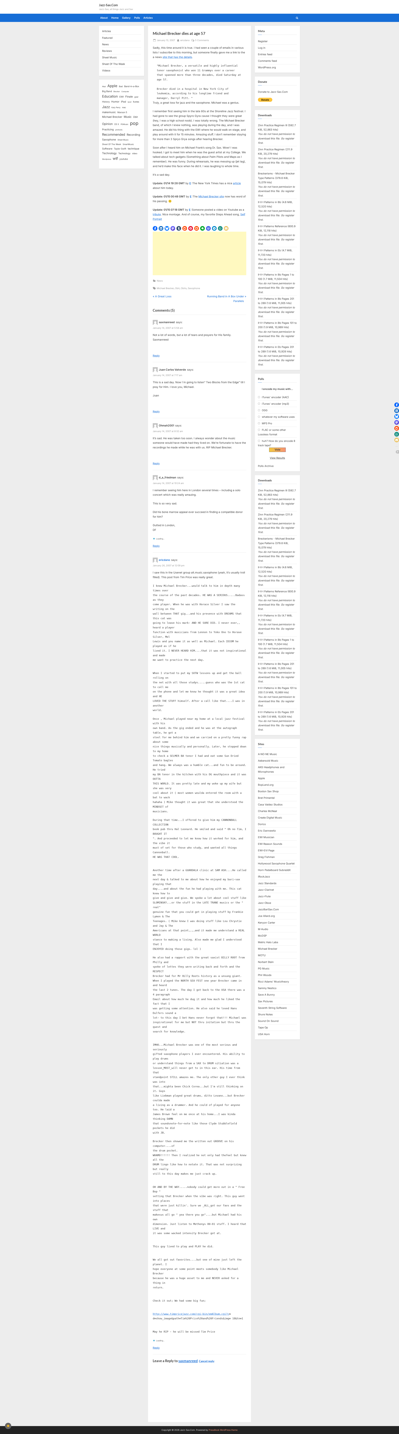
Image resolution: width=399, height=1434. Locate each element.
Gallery (126, 17)
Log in (261, 47)
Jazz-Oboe (264, 902)
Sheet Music (109, 57)
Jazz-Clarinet (266, 889)
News (160, 280)
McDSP (262, 935)
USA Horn (264, 1034)
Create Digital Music (270, 817)
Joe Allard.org (266, 915)
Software (107, 148)
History (106, 101)
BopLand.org (266, 784)
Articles (148, 17)
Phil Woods (265, 975)
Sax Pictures (265, 1001)
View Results (277, 457)
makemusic (109, 112)
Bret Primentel (266, 797)
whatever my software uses (278, 416)
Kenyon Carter (266, 922)
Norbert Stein (266, 962)
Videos (106, 70)
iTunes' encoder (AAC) (275, 397)
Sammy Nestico (267, 988)
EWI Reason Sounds (270, 843)
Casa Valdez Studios (270, 804)
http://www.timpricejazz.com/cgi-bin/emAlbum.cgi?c (191, 1313)
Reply (156, 355)
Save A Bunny (266, 994)
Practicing (108, 129)
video (134, 153)
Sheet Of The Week (113, 64)
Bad (121, 86)
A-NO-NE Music (267, 754)
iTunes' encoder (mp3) (275, 403)
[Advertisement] (199, 253)
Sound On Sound (268, 1020)
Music (128, 116)
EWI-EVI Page (266, 850)
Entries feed (265, 54)
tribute (157, 214)
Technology (109, 153)
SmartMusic (128, 144)
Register (263, 41)
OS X (116, 124)
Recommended (113, 134)
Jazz (106, 107)
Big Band (107, 91)
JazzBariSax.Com (268, 909)
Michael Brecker (165, 288)
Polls (137, 17)
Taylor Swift (120, 148)
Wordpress (106, 159)
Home (115, 17)
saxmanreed (188, 1361)
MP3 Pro (267, 423)
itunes (136, 101)
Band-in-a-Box (131, 86)
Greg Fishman (266, 857)
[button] (155, 228)
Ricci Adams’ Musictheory (273, 981)
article (237, 183)
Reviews (107, 50)
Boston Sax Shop (268, 791)
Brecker (116, 91)
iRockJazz (264, 876)
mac (124, 107)
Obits (184, 288)
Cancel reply (206, 1361)
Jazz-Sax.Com (108, 5)
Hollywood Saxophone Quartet (276, 863)
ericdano (185, 40)
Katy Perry (115, 107)
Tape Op (263, 1027)
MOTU (262, 955)
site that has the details (177, 57)
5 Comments (202, 40)
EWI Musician (266, 837)
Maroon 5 (122, 112)
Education (110, 96)
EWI (121, 96)
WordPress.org (267, 67)
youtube (123, 159)
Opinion (107, 124)
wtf (115, 158)
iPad (123, 101)
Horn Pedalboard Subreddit (274, 870)
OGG (264, 410)
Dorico (262, 824)
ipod (129, 102)
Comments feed (267, 60)
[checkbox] (8, 1426)
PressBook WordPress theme (223, 1430)
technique (133, 148)
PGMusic (124, 124)
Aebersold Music (268, 760)
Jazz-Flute (264, 896)
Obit (177, 288)
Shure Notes (265, 1014)
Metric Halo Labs (268, 942)
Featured (107, 37)
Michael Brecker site (211, 196)
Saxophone (194, 288)
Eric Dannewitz (267, 830)
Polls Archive (266, 466)
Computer (125, 92)
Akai (104, 86)
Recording (133, 134)
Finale (129, 96)
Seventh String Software (272, 1007)
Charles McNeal (267, 811)
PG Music (263, 968)
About (104, 17)
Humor (115, 101)
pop (134, 123)
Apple (112, 86)
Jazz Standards (267, 883)
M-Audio (263, 929)
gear (136, 97)
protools (118, 130)
